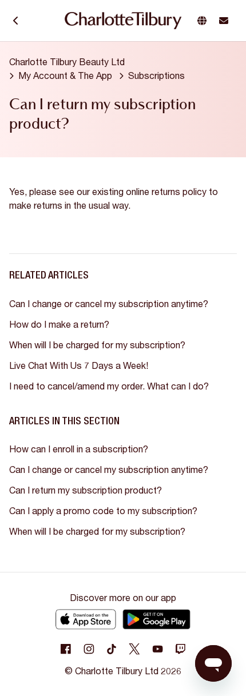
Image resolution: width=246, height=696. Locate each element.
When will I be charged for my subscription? (97, 344)
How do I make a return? (59, 324)
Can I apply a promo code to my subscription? (103, 510)
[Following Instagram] (88, 649)
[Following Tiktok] (111, 649)
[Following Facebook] (65, 649)
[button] (204, 20)
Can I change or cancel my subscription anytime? (108, 303)
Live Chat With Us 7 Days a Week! (78, 365)
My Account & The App (65, 75)
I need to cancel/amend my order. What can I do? (109, 385)
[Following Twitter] (134, 649)
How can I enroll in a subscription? (78, 448)
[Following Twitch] (180, 649)
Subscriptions (156, 75)
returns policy (179, 191)
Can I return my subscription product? (85, 489)
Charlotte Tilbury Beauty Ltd (67, 61)
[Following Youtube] (157, 649)
